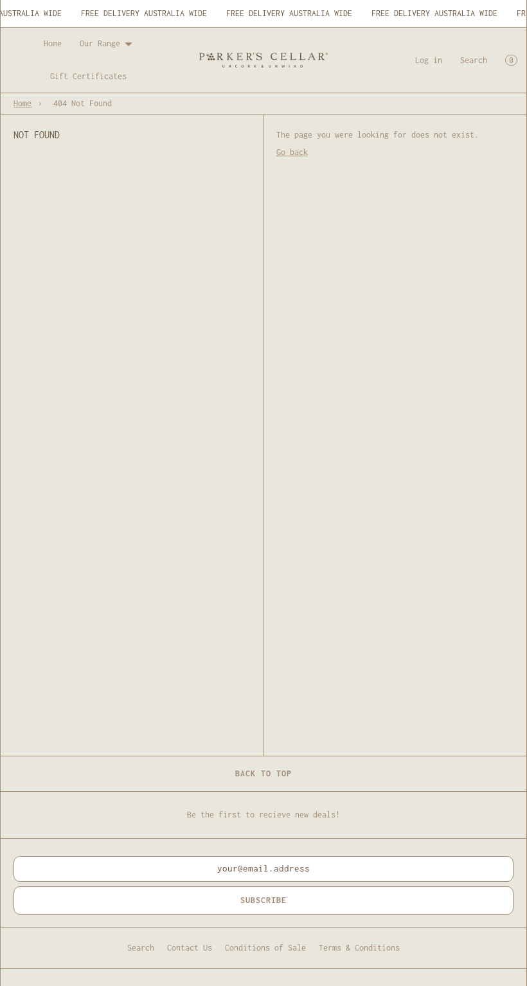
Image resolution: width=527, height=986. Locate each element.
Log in (428, 60)
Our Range (100, 43)
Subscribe (263, 900)
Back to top (263, 773)
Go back (292, 152)
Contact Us (189, 948)
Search (473, 60)
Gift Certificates (88, 76)
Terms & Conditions (359, 948)
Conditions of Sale (265, 948)
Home (53, 43)
